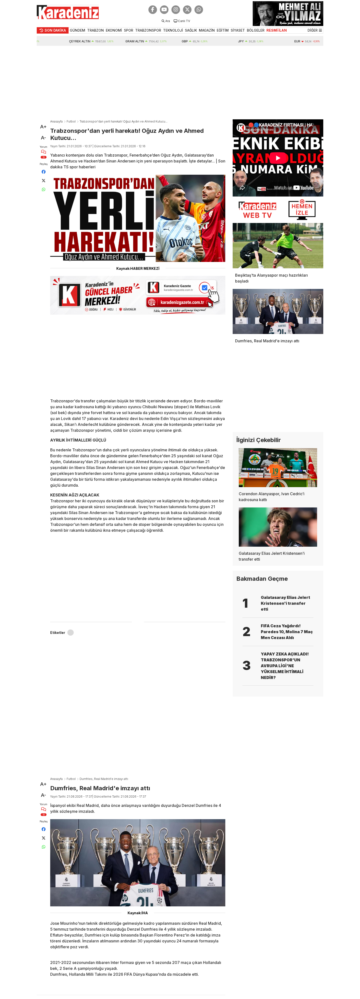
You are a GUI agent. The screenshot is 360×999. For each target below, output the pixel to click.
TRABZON (95, 30)
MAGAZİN (207, 30)
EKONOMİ (114, 30)
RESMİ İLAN (276, 30)
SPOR (128, 30)
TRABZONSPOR (148, 30)
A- (43, 138)
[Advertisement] (180, 82)
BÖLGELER (255, 30)
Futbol (71, 121)
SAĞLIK (191, 30)
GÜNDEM (77, 30)
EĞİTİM (223, 30)
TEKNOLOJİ (173, 30)
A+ (43, 127)
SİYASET (238, 30)
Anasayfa (56, 121)
